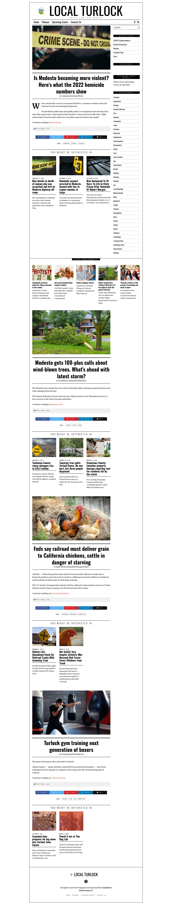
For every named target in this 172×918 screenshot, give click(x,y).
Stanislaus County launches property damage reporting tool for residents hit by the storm (98, 468)
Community (67, 96)
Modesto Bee (57, 404)
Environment (117, 145)
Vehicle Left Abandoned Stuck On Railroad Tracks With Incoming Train (43, 656)
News (81, 96)
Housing (116, 177)
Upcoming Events (60, 22)
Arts (114, 113)
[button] (138, 28)
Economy (116, 129)
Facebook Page (118, 52)
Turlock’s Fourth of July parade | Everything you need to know (129, 285)
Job (114, 185)
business (116, 117)
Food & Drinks (118, 157)
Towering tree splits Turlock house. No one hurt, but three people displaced (71, 467)
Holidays (116, 173)
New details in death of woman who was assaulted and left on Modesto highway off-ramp (43, 186)
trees (74, 425)
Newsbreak (56, 122)
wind (80, 425)
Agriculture (117, 101)
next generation (79, 799)
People (115, 205)
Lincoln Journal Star (60, 593)
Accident (116, 97)
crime (75, 96)
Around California (119, 109)
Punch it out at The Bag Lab (69, 837)
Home (36, 22)
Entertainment (118, 141)
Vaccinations (117, 249)
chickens (65, 614)
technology (117, 237)
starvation (82, 614)
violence (81, 143)
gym (70, 799)
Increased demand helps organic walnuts (63, 283)
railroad (73, 614)
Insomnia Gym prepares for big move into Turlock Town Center (44, 840)
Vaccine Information (120, 44)
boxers (65, 799)
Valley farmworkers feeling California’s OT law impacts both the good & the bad (106, 286)
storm (68, 425)
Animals (116, 105)
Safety (115, 221)
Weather (116, 48)
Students (116, 233)
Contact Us (76, 22)
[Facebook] (134, 22)
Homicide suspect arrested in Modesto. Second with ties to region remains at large (70, 186)
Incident (116, 181)
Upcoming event (118, 245)
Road (115, 217)
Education (116, 133)
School (115, 225)
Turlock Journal (58, 778)
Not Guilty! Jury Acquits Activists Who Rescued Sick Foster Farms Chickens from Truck (70, 657)
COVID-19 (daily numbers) (121, 40)
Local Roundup (118, 189)
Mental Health (118, 193)
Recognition (117, 213)
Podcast (45, 22)
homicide (66, 143)
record (74, 143)
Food (114, 153)
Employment (117, 137)
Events (115, 149)
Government (117, 165)
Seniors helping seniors (85, 282)
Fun (114, 161)
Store (115, 56)
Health (115, 169)
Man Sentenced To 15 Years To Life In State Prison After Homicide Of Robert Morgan (98, 185)
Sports (115, 229)
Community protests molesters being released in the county (41, 285)
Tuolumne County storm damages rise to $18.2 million (42, 465)
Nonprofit (116, 201)
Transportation (118, 241)
